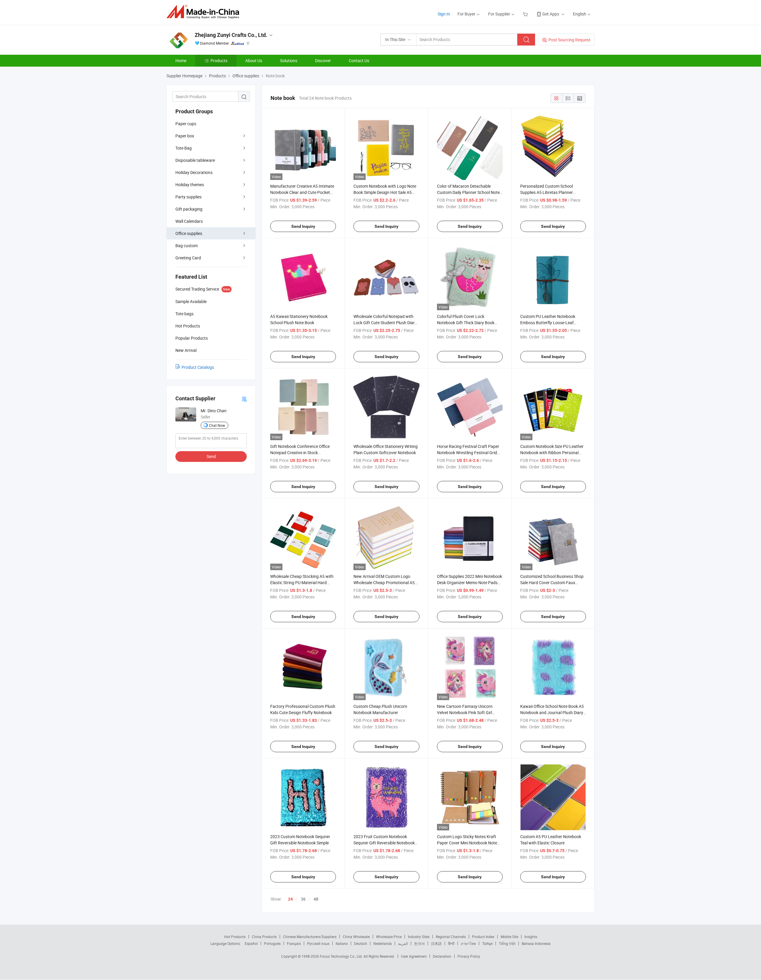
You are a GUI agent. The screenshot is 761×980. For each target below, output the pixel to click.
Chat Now (217, 425)
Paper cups (185, 123)
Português (272, 943)
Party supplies (188, 197)
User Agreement (414, 956)
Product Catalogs (198, 367)
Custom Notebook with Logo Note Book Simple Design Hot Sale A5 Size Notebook (384, 192)
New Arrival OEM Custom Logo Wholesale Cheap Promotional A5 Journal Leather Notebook (384, 582)
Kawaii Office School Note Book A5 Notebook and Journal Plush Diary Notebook (552, 712)
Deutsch (360, 943)
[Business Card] (244, 399)
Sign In (444, 14)
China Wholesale (356, 936)
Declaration (442, 956)
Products (218, 60)
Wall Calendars (189, 221)
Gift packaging (188, 209)
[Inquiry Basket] (526, 14)
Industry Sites (419, 936)
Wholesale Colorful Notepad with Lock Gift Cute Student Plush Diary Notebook (385, 322)
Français (294, 943)
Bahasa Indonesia (536, 943)
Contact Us (359, 60)
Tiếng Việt (507, 943)
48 (316, 899)
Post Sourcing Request (569, 40)
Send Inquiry (303, 226)
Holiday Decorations (194, 172)
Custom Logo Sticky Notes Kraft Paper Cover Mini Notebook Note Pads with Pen (467, 843)
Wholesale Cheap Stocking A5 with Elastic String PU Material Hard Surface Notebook (302, 582)
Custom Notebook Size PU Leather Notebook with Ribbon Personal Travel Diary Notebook (552, 452)
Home (180, 60)
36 (303, 899)
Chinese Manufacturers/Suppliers (310, 936)
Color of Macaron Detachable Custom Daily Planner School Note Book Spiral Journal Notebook (468, 192)
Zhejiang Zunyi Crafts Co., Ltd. (231, 35)
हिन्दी (451, 943)
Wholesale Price (389, 936)
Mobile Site (509, 936)
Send (211, 456)
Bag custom (186, 245)
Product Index (483, 936)
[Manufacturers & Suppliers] (204, 12)
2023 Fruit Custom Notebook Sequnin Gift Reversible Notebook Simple (384, 843)
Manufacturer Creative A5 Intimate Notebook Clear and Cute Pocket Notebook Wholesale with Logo (302, 192)
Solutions (288, 60)
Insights (530, 936)
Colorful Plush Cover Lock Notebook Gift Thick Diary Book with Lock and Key (465, 322)
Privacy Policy (468, 956)
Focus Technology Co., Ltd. (342, 956)
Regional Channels (451, 936)
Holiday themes (189, 184)
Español (251, 943)
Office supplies (188, 233)
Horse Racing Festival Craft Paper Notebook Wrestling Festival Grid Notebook (468, 452)
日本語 (436, 943)
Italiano (342, 943)
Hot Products (235, 936)
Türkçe (487, 943)
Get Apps (550, 14)
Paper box (184, 136)
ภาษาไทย (468, 943)
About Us (253, 60)
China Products (264, 936)
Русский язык (318, 943)
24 (290, 899)
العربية (403, 943)
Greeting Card (188, 258)
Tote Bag (183, 148)
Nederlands (382, 943)
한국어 (419, 943)
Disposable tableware (195, 160)
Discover (323, 60)
